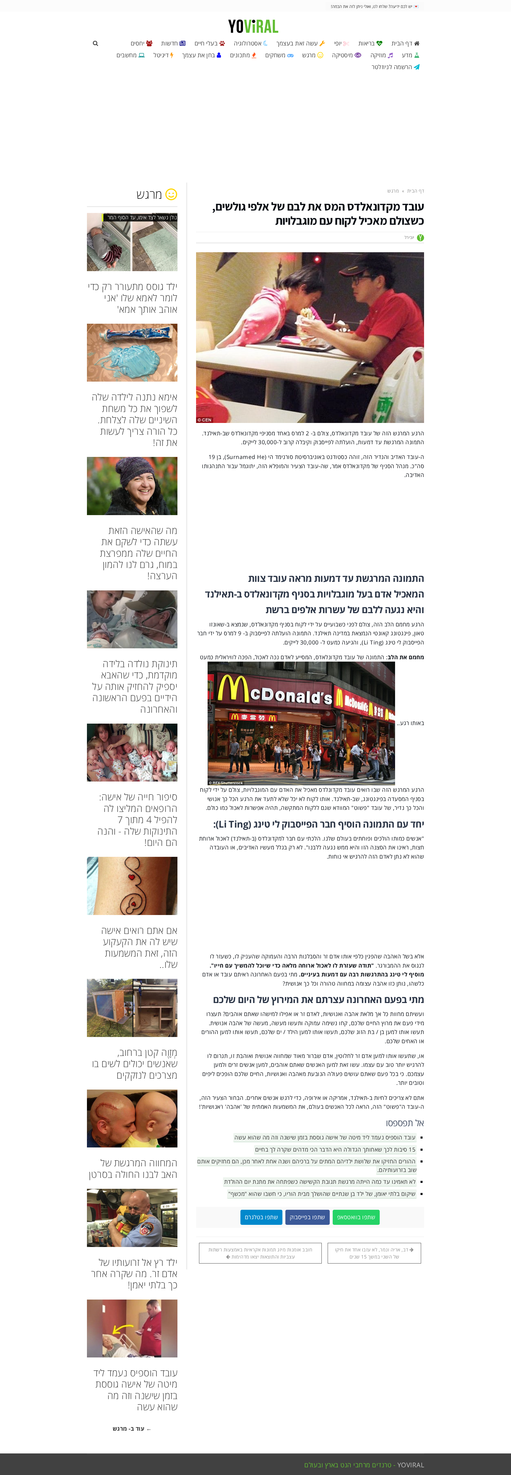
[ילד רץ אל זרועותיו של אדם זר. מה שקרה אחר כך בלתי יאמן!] (132, 1218)
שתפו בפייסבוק (307, 1217)
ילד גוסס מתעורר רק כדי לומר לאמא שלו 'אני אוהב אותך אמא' (132, 297)
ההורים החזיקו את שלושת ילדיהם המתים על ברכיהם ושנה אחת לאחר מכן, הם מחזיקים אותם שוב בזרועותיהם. (307, 1165)
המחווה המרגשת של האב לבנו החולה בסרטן (133, 1168)
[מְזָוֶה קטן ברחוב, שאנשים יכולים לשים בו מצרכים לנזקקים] (132, 1008)
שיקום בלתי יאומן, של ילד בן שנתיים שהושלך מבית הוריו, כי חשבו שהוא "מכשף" (322, 1194)
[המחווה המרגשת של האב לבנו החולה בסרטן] (132, 1118)
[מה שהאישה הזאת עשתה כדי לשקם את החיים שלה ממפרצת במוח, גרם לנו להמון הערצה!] (132, 486)
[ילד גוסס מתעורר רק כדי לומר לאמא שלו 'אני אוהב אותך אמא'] (132, 242)
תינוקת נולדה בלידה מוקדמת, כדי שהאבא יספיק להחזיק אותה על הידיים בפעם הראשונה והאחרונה (135, 686)
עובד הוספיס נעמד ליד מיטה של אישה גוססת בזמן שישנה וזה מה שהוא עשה (325, 1137)
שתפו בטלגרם (261, 1217)
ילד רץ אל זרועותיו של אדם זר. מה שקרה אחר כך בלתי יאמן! (134, 1273)
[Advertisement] (255, 130)
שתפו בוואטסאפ (356, 1217)
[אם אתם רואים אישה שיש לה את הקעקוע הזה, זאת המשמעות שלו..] (132, 886)
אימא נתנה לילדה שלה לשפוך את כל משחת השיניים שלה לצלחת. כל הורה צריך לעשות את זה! (135, 419)
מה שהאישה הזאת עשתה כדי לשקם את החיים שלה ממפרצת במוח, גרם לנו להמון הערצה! (138, 553)
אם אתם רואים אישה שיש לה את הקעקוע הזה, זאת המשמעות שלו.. (139, 947)
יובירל (409, 237)
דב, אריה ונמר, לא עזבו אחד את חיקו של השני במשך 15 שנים (372, 1253)
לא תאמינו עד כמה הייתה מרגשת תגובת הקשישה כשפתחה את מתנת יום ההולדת (320, 1182)
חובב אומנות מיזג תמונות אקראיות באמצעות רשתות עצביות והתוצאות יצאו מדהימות (260, 1253)
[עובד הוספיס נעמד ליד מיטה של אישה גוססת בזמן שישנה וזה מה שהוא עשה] (132, 1328)
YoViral (410, 1464)
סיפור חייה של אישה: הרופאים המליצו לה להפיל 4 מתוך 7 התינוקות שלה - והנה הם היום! (137, 819)
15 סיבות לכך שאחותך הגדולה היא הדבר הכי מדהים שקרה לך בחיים (335, 1149)
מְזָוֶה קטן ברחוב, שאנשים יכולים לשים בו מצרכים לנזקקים (135, 1063)
